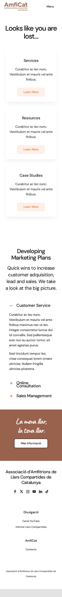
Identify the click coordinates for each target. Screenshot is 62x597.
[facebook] (15, 491)
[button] (31, 305)
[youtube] (34, 491)
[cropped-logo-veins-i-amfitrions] (16, 4)
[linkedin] (40, 491)
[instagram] (27, 491)
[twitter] (21, 491)
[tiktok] (46, 491)
